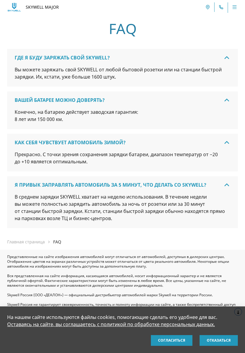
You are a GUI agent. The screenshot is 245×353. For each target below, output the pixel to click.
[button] (122, 57)
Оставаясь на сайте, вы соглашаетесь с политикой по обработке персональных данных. (111, 324)
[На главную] (14, 7)
